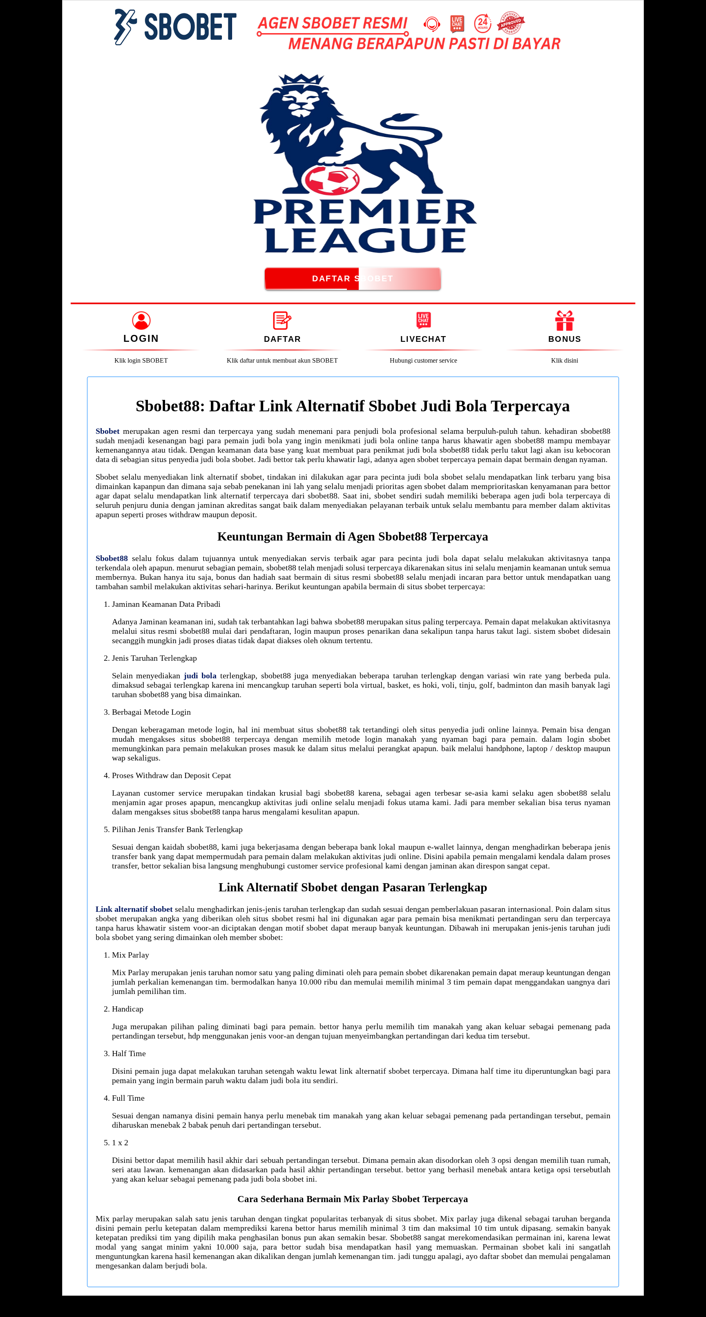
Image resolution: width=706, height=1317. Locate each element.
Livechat (423, 338)
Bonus (564, 338)
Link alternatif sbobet (134, 908)
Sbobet (108, 430)
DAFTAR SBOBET (353, 278)
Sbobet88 (112, 558)
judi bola (200, 675)
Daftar (282, 338)
